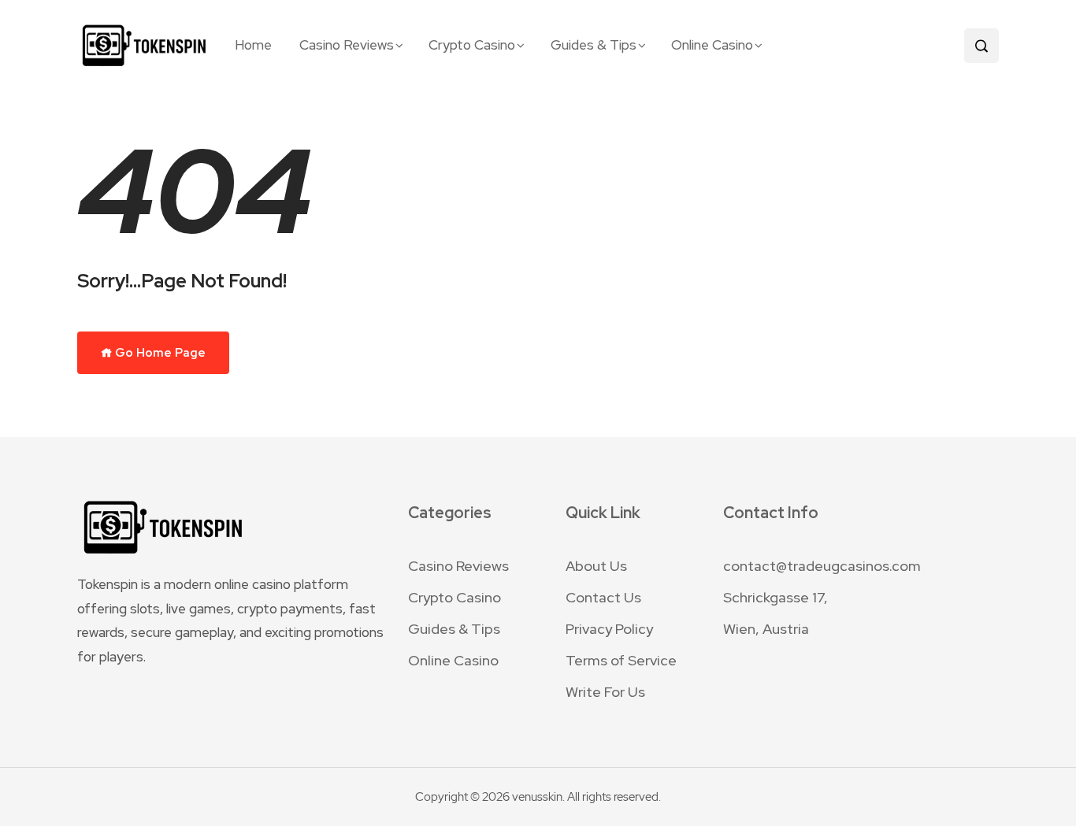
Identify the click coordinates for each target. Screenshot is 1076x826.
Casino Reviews (346, 45)
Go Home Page (159, 353)
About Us (596, 566)
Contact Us (603, 597)
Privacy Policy (609, 629)
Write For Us (605, 692)
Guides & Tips (593, 45)
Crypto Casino (472, 45)
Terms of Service (621, 660)
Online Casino (712, 45)
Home (253, 45)
